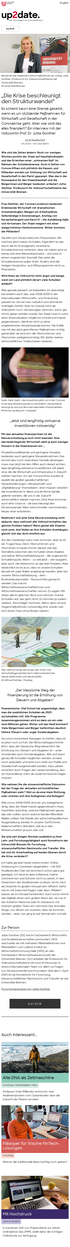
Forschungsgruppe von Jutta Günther (25, 989)
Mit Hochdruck (17, 1214)
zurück (10, 28)
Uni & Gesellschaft (35, 140)
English (64, 3)
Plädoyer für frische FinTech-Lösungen (31, 1145)
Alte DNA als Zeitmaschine (28, 1078)
